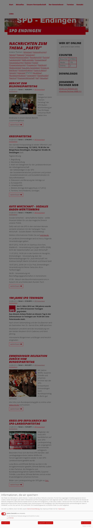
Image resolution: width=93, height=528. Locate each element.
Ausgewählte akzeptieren (45, 523)
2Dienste (10, 518)
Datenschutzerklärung (33, 509)
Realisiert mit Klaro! (87, 526)
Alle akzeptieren (86, 523)
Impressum (61, 509)
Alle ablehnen (5, 523)
